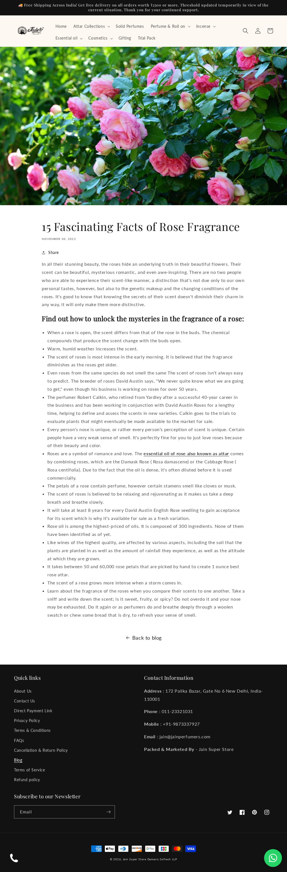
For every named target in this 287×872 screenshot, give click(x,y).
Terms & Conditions (32, 730)
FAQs (19, 740)
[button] (91, 26)
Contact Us (24, 700)
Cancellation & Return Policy (41, 750)
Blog (18, 760)
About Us (23, 691)
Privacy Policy (27, 720)
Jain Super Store (134, 859)
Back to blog (147, 638)
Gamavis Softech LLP (162, 859)
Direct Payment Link (33, 710)
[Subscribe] (108, 811)
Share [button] (53, 252)
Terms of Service (29, 769)
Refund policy (27, 779)
